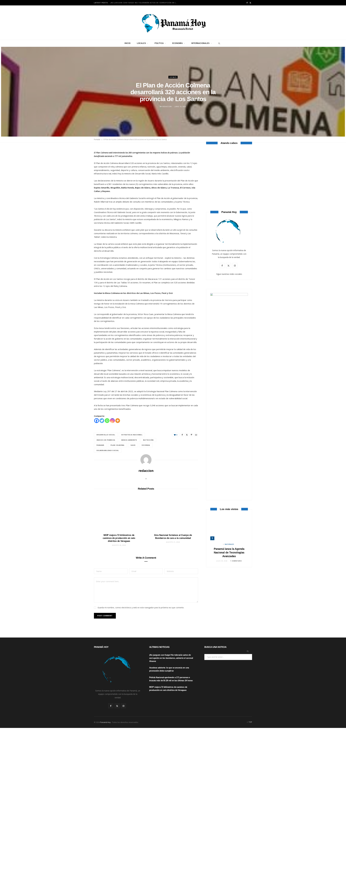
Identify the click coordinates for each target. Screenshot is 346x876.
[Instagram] (112, 420)
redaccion (167, 106)
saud (133, 445)
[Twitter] (81, 165)
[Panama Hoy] (173, 22)
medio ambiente (129, 440)
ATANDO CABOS (229, 189)
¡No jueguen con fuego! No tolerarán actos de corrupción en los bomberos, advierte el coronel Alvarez (144, 3)
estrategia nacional (131, 435)
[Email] (81, 178)
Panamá (100, 445)
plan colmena (117, 445)
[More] (117, 420)
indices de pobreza (106, 440)
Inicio (127, 43)
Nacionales (229, 544)
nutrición (148, 440)
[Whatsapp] (107, 420)
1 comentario (236, 561)
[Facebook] (81, 158)
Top (250, 722)
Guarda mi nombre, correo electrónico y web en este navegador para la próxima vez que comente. (141, 607)
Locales (141, 43)
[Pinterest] (81, 172)
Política (159, 43)
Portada (97, 139)
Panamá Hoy (105, 722)
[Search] (218, 43)
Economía (177, 43)
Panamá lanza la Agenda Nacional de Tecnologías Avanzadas (229, 552)
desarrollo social (106, 435)
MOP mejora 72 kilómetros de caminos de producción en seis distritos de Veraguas (119, 538)
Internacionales (200, 43)
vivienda (146, 445)
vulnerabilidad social (108, 450)
